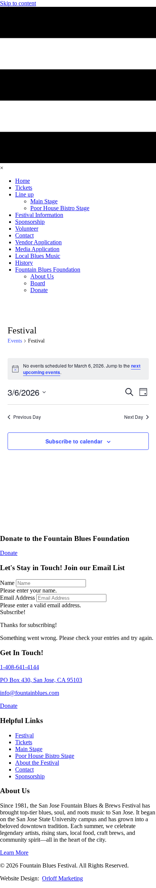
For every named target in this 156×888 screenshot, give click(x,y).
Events (15, 341)
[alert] (78, 369)
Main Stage (28, 749)
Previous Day (27, 417)
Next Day (133, 417)
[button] (12, 612)
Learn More (14, 852)
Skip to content (18, 3)
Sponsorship (30, 776)
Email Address (17, 597)
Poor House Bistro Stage (44, 756)
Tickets (23, 742)
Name (7, 583)
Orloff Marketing (62, 878)
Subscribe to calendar (73, 441)
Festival (24, 735)
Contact (24, 769)
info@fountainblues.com (29, 693)
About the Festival (37, 762)
